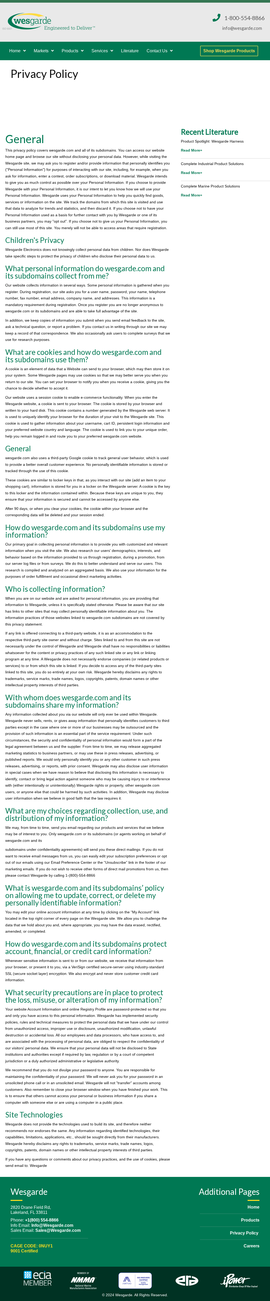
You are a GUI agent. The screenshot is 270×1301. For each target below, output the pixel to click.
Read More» (191, 150)
